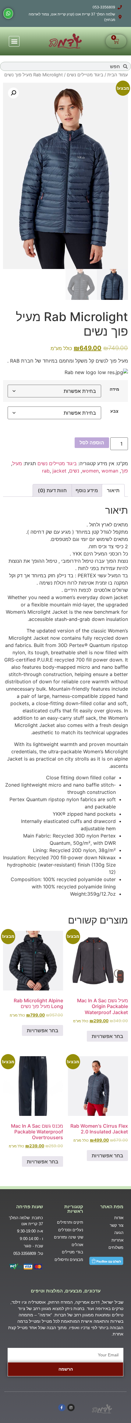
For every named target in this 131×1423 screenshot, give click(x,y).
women (90, 471)
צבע (114, 411)
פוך (124, 471)
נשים (74, 471)
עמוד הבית (117, 75)
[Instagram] (71, 1407)
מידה (114, 389)
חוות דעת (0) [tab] (52, 490)
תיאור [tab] (113, 490)
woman (109, 471)
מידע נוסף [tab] (87, 490)
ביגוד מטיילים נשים (85, 75)
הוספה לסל (92, 442)
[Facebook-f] (62, 1407)
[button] (14, 41)
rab (46, 471)
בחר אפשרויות (107, 1036)
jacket (59, 471)
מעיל (17, 463)
